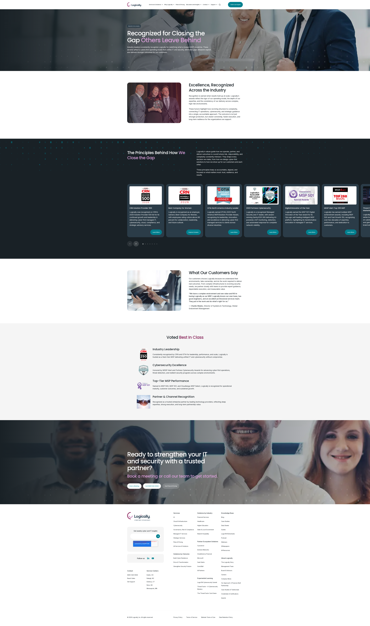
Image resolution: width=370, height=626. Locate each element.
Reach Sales (131, 578)
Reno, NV (150, 585)
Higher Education (202, 525)
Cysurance (200, 545)
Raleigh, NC (150, 578)
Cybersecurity (177, 525)
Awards (223, 598)
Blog (222, 517)
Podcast (223, 538)
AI (174, 517)
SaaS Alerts (201, 562)
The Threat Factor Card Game (207, 593)
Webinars (224, 542)
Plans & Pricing (180, 4)
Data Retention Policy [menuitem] (226, 617)
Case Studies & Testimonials (230, 590)
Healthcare (200, 521)
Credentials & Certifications (229, 594)
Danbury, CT (151, 582)
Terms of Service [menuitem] (191, 617)
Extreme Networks (203, 550)
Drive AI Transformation (180, 562)
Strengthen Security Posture (182, 566)
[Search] (220, 5)
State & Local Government (205, 529)
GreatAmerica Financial (204, 554)
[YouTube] (153, 558)
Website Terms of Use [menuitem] (208, 617)
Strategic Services (179, 538)
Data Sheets (225, 525)
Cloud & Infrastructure (180, 521)
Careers (223, 574)
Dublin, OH (150, 575)
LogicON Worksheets (228, 534)
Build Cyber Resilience (180, 558)
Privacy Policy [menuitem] (177, 617)
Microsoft (200, 558)
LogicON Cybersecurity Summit (207, 582)
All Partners (200, 570)
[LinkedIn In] (148, 558)
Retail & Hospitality (203, 534)
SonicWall (200, 566)
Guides (223, 529)
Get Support (131, 582)
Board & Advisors (226, 570)
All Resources (225, 550)
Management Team (227, 566)
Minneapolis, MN (152, 588)
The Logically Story (227, 562)
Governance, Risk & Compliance (183, 529)
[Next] (136, 243)
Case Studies (225, 521)
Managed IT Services (180, 534)
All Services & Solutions (180, 546)
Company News (226, 579)
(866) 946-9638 (132, 575)
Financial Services (203, 517)
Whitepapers (225, 546)
